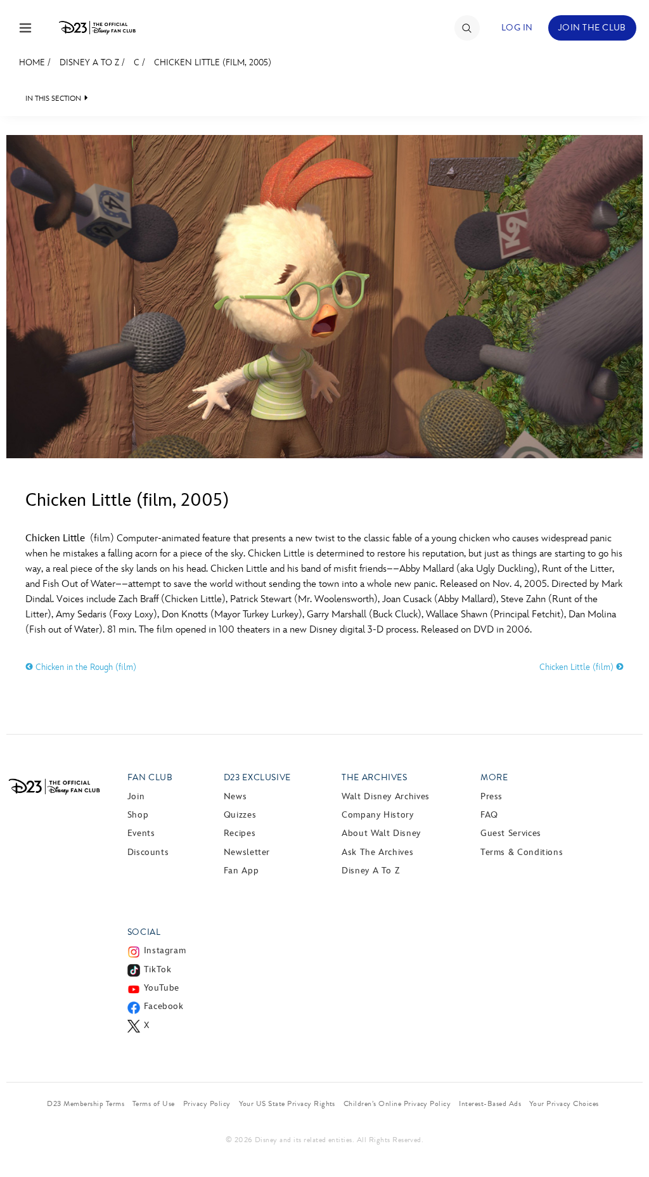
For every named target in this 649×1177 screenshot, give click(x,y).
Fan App (241, 870)
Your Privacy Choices (564, 1103)
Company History (378, 814)
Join (136, 796)
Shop (138, 814)
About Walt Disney (381, 833)
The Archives (375, 777)
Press (491, 796)
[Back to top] (624, 1141)
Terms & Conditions (521, 852)
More (494, 777)
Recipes (239, 833)
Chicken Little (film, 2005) (212, 62)
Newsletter (247, 852)
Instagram (165, 950)
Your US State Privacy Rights (287, 1103)
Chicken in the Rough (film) (84, 667)
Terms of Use (153, 1103)
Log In (517, 27)
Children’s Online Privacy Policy (397, 1103)
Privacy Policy (207, 1103)
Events (141, 833)
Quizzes (240, 814)
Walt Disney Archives (386, 796)
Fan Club (150, 777)
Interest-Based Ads (490, 1103)
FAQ (489, 814)
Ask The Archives (377, 852)
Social (144, 932)
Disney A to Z (89, 62)
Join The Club (592, 27)
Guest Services (510, 833)
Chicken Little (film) (577, 667)
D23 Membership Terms (85, 1103)
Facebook (164, 1006)
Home (32, 62)
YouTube (161, 987)
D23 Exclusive (257, 777)
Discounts (148, 852)
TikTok (158, 969)
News (235, 796)
